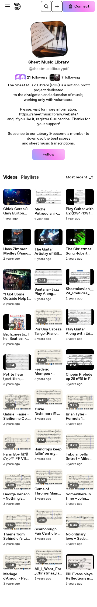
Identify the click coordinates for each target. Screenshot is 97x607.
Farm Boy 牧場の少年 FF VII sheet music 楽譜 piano (16, 456)
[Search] (46, 6)
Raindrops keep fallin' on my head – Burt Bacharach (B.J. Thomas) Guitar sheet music (47, 451)
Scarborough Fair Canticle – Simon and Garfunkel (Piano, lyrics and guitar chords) (47, 531)
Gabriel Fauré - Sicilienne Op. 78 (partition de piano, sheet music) (16, 416)
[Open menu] (7, 6)
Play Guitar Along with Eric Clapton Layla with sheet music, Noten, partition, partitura (79, 331)
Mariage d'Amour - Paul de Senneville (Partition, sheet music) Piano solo (16, 576)
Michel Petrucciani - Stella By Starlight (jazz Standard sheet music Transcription (47, 211)
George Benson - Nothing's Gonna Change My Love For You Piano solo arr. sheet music (17, 496)
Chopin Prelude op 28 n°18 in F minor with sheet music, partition (79, 376)
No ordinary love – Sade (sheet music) (78, 536)
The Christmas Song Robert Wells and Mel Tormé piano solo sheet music (78, 251)
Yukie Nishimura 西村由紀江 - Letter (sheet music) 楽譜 (47, 411)
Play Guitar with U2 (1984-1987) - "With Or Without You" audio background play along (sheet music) (79, 211)
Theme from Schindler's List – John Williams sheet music (16, 536)
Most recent (76, 177)
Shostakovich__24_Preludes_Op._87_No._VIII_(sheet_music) (79, 291)
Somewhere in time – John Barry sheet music (78, 496)
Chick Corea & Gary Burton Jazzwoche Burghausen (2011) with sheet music (15, 211)
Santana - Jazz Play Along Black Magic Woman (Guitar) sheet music (48, 291)
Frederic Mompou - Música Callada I (48, 371)
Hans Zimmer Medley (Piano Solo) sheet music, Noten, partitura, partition (15, 251)
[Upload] (57, 6)
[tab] (10, 177)
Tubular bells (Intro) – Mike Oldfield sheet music (78, 456)
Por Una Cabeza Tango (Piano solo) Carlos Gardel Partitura (48, 331)
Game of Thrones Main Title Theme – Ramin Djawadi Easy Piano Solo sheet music (48, 491)
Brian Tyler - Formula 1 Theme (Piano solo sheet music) (78, 416)
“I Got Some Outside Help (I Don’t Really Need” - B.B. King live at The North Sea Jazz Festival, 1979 (16, 296)
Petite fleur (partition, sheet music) (14, 376)
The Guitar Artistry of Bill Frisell (46, 251)
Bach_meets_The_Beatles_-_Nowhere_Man (16, 336)
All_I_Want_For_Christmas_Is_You (47, 571)
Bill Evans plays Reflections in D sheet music (80, 576)
